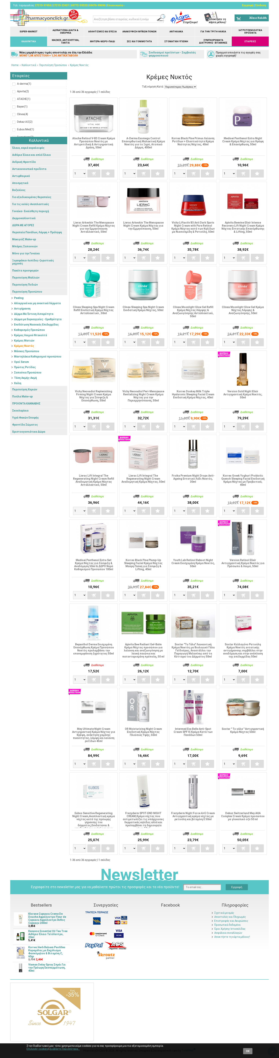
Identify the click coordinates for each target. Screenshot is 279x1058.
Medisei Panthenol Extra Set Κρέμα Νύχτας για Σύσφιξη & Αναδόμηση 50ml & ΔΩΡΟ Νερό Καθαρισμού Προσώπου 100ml (93, 565)
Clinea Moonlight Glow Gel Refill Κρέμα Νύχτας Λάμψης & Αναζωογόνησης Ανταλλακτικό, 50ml (193, 312)
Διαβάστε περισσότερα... (65, 1048)
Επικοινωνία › (116, 5)
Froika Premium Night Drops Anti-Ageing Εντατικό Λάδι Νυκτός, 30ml (193, 478)
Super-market (29, 31)
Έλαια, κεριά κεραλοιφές (28, 147)
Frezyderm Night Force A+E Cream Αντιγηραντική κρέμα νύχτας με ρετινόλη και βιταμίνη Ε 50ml (193, 816)
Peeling (19, 297)
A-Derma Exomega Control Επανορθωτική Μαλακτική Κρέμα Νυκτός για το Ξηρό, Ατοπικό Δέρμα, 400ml (143, 143)
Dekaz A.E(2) (24, 121)
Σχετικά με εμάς (224, 912)
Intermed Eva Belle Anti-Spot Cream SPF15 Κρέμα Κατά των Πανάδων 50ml (193, 731)
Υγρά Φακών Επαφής (25, 417)
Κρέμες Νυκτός (24, 345)
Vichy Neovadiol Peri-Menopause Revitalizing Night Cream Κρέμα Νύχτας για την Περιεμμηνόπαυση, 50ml (143, 396)
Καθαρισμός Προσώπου (29, 329)
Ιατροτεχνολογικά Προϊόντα (250, 31)
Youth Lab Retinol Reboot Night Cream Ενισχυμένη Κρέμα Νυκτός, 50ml (193, 563)
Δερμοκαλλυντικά (23, 218)
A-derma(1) (24, 83)
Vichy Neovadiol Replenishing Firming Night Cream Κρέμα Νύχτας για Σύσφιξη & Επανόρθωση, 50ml (93, 396)
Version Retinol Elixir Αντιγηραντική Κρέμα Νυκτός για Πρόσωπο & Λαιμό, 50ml (242, 563)
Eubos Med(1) (25, 129)
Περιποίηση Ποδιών (25, 284)
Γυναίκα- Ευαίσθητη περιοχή (30, 211)
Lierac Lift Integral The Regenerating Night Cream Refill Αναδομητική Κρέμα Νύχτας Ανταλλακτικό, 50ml (93, 480)
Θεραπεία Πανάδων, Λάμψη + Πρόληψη (37, 232)
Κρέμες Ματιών (24, 340)
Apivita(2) (23, 91)
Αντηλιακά (176, 31)
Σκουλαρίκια (20, 410)
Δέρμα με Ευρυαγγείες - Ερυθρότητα (37, 319)
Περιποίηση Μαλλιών (25, 277)
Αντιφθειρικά (21, 176)
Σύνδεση (260, 5)
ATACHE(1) (23, 98)
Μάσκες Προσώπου (26, 351)
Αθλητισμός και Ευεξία (102, 31)
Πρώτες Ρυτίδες (25, 367)
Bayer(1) (22, 106)
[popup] (94, 945)
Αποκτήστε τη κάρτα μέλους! (232, 936)
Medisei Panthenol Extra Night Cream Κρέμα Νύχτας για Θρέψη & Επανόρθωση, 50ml (243, 141)
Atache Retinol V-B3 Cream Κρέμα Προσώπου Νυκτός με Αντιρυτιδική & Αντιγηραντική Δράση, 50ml (93, 143)
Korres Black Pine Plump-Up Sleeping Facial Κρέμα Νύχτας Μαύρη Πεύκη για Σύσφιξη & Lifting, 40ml (143, 565)
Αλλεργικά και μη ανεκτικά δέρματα (37, 303)
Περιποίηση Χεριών (24, 389)
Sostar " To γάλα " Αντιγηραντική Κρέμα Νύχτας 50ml (243, 730)
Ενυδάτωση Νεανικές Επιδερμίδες (36, 324)
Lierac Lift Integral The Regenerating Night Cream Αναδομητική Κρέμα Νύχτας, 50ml (143, 478)
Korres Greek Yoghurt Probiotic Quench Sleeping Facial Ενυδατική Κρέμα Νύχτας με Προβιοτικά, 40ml (243, 480)
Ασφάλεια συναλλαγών (228, 932)
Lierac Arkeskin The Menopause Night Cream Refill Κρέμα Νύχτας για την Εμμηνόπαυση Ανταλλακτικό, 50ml (94, 227)
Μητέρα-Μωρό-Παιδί (102, 41)
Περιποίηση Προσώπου (27, 291)
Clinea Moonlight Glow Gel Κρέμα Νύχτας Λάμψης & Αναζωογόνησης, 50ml (243, 310)
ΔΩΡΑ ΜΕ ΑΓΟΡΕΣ (23, 225)
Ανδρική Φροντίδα (24, 161)
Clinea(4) (22, 114)
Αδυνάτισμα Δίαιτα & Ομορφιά (65, 31)
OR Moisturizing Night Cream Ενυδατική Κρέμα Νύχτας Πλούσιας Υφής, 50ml (143, 731)
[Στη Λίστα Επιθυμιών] (107, 174)
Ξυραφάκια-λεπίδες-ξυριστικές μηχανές (33, 262)
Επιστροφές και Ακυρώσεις (231, 920)
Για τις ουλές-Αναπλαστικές (30, 204)
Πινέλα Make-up (22, 396)
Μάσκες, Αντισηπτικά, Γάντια (65, 41)
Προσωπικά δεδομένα (227, 924)
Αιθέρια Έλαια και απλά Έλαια (31, 154)
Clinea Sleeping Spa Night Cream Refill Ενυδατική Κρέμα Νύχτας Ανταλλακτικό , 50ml (93, 310)
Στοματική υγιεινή (176, 41)
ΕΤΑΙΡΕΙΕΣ (250, 41)
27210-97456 (43, 5)
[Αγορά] (93, 174)
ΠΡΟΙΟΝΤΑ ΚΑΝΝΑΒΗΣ (26, 403)
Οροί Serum (21, 361)
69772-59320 (79, 5)
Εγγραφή (247, 5)
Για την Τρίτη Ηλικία (213, 31)
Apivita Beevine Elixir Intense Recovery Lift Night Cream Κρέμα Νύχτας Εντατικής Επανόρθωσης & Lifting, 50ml (242, 227)
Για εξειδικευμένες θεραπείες (31, 197)
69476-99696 (97, 5)
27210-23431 (61, 5)
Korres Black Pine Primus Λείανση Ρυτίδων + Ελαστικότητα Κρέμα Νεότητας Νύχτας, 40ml (193, 141)
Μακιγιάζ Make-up (24, 239)
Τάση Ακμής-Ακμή (25, 377)
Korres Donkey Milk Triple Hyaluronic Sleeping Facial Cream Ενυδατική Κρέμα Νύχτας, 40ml (193, 394)
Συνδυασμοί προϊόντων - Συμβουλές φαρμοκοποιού (172, 54)
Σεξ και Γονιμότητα (139, 41)
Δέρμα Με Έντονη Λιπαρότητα (33, 313)
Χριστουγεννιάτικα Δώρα (28, 431)
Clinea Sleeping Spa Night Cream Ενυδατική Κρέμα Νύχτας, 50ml (143, 309)
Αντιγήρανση (22, 308)
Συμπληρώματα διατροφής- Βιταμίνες (213, 41)
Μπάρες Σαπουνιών (25, 246)
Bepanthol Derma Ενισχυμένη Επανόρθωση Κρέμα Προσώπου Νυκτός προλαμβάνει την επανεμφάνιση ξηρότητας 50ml (93, 649)
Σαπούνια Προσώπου (27, 372)
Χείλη (17, 383)
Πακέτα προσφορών (25, 270)
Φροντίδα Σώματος (25, 424)
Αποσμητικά (20, 183)
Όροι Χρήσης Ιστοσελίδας (230, 928)
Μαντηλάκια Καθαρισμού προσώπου (37, 356)
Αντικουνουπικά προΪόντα (29, 168)
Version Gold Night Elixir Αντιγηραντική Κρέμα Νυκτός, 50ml (242, 394)
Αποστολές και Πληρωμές (230, 916)
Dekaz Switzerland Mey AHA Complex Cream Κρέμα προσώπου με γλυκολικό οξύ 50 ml (243, 816)
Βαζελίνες (18, 190)
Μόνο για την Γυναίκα (26, 253)
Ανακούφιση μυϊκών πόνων (139, 31)
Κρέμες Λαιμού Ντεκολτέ (30, 335)
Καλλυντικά (28, 41)
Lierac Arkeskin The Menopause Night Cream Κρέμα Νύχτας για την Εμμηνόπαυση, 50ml (143, 225)
